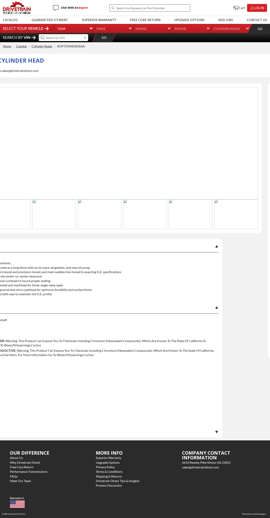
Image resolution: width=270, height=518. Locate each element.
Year (61, 28)
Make (101, 28)
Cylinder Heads (227, 28)
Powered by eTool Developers (254, 514)
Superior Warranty (99, 20)
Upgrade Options (189, 20)
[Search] (113, 8)
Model (141, 28)
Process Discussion (109, 485)
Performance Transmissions (28, 471)
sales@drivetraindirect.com (200, 467)
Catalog (10, 20)
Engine (180, 28)
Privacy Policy (105, 467)
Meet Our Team (20, 481)
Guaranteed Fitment (50, 20)
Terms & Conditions (109, 471)
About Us (16, 458)
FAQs (14, 476)
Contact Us (257, 20)
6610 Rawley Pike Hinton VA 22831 (206, 462)
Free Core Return (145, 20)
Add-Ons (225, 20)
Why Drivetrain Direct (25, 462)
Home (7, 46)
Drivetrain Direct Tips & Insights (118, 481)
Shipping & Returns (109, 476)
